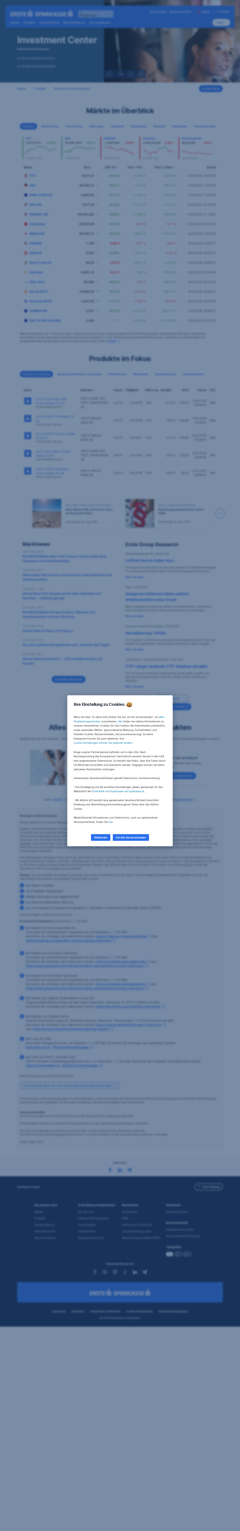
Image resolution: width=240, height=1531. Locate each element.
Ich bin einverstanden (131, 837)
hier (111, 821)
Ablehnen (100, 837)
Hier (120, 721)
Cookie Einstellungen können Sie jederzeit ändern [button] (103, 742)
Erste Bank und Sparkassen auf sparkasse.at (118, 791)
